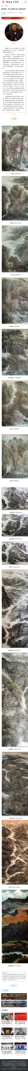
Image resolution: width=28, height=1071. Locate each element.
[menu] (25, 2)
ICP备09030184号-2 (21, 1068)
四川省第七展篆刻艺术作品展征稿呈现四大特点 (7, 1052)
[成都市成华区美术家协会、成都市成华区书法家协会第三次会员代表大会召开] (20, 1016)
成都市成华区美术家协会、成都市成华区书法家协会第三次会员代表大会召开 (20, 1022)
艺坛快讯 (21, 12)
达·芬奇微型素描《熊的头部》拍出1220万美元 (7, 1037)
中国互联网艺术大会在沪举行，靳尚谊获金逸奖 (20, 1052)
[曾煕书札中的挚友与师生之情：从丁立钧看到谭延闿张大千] (20, 1031)
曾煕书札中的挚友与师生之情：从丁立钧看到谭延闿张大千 (20, 1037)
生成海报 (5, 990)
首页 (2, 5)
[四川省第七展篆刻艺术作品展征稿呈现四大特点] (7, 1046)
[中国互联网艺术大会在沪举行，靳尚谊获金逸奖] (20, 1046)
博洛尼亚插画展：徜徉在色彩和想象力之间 (7, 1022)
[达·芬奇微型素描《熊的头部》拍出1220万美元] (7, 1031)
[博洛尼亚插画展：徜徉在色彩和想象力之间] (7, 1016)
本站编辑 (3, 12)
